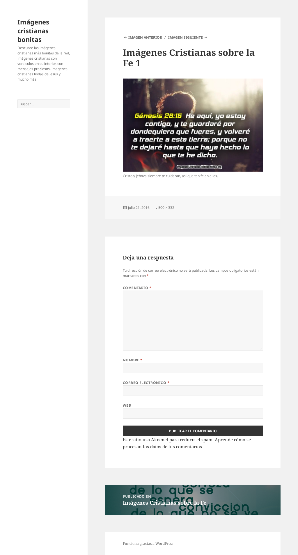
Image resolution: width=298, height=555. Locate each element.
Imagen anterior (145, 37)
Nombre (133, 359)
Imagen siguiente (185, 37)
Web (127, 405)
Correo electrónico (146, 382)
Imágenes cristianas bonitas (33, 30)
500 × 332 (166, 207)
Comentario (137, 287)
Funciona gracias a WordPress (148, 543)
